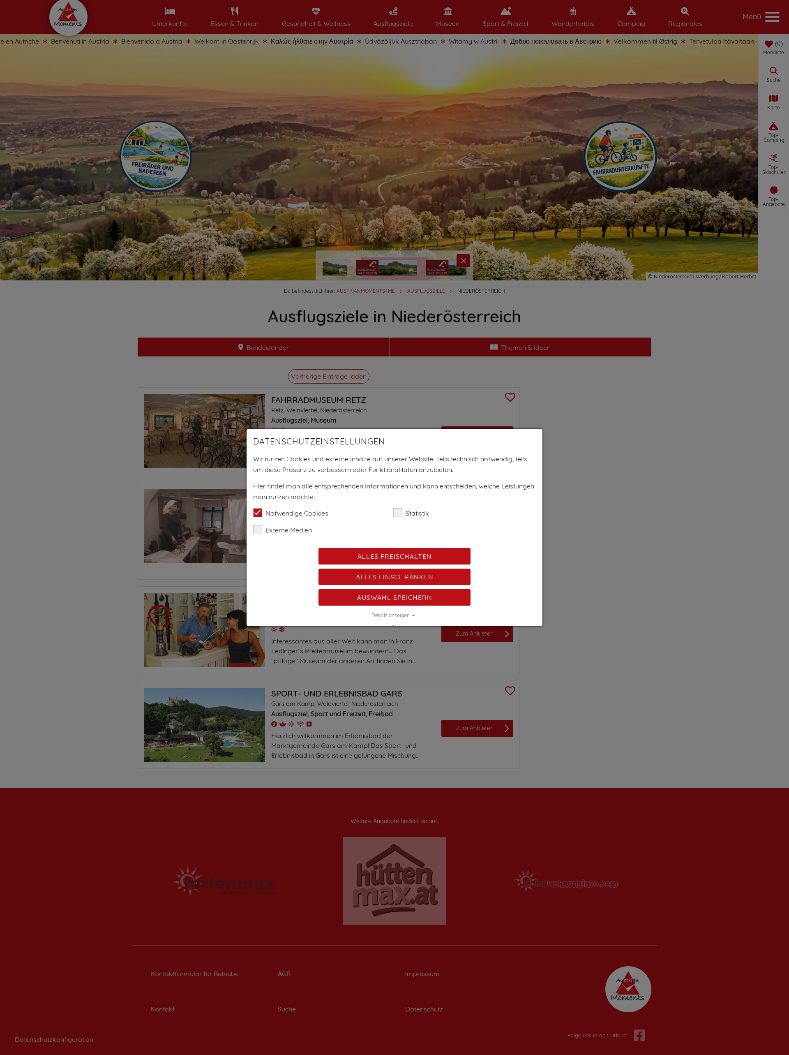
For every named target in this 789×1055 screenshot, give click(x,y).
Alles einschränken (395, 577)
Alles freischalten (395, 556)
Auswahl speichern (394, 597)
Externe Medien (288, 530)
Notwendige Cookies (296, 513)
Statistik (417, 513)
